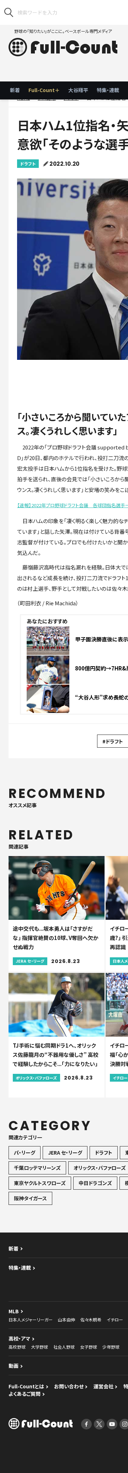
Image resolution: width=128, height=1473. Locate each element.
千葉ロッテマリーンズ (37, 1167)
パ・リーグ (24, 1152)
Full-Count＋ (44, 90)
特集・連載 (108, 90)
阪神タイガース (30, 1198)
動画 (13, 1365)
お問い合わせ (69, 1386)
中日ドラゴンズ (95, 1182)
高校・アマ (19, 1338)
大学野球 (39, 1347)
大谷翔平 (78, 90)
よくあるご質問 (25, 1393)
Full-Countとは (26, 1386)
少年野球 (110, 1347)
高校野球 (17, 1347)
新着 (15, 90)
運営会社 (103, 1386)
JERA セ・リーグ (65, 1152)
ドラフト (28, 163)
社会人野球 (64, 1347)
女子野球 (88, 1347)
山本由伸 (66, 1319)
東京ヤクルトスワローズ (40, 1182)
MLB (14, 1311)
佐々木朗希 (90, 1319)
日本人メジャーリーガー (31, 1319)
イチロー (115, 1319)
